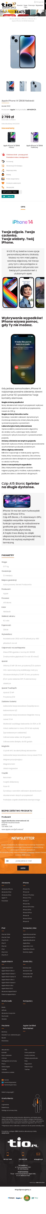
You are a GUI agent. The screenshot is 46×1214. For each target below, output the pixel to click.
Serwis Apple (6, 1067)
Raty (26, 1061)
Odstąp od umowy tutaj (9, 1110)
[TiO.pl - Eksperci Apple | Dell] (8, 5)
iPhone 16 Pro (27, 910)
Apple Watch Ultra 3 (8, 971)
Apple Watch (7, 961)
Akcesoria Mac (6, 895)
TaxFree (4, 1069)
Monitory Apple (28, 952)
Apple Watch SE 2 (7, 988)
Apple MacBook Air (29, 940)
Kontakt (4, 1052)
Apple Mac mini (28, 946)
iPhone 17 (26, 901)
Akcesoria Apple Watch (9, 991)
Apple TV (4, 898)
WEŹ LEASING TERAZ (10, 192)
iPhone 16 (26, 915)
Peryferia (5, 1025)
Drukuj (8, 175)
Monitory (4, 1032)
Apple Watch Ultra (7, 985)
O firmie (4, 1058)
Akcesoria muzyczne (8, 1013)
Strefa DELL (27, 961)
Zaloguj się (39, 2)
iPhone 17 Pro (27, 898)
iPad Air (4, 946)
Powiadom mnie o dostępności (17, 157)
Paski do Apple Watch (9, 994)
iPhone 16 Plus (27, 912)
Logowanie (5, 1104)
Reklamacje (28, 1067)
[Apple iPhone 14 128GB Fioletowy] (34, 137)
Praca (3, 1064)
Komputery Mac (30, 928)
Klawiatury (5, 1041)
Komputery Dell (28, 974)
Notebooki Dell (27, 977)
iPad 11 (4, 943)
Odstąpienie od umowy (9, 1061)
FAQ (26, 1050)
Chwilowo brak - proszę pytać (17, 155)
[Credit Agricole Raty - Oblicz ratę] (8, 196)
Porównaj (9, 162)
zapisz (23, 868)
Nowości (20, 5)
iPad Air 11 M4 (6, 937)
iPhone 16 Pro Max (28, 907)
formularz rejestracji (27, 852)
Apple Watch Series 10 (9, 977)
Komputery (28, 1001)
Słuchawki (5, 1016)
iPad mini (5, 952)
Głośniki (4, 1019)
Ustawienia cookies (8, 1072)
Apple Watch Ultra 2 (8, 980)
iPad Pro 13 (5, 940)
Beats (3, 1007)
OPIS (23, 206)
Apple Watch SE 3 (7, 968)
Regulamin (28, 1064)
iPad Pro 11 (5, 955)
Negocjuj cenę (11, 170)
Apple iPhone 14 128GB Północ (11, 146)
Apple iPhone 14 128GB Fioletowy (34, 146)
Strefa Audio (7, 1001)
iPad (3, 928)
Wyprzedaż (39, 5)
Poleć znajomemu (12, 179)
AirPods (4, 1010)
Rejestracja (5, 1107)
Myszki (4, 1038)
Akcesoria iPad (6, 892)
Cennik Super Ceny (10, 1085)
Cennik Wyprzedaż (10, 1082)
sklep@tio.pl (38, 1159)
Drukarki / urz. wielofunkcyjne (11, 1035)
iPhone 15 (26, 921)
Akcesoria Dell (27, 971)
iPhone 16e (26, 904)
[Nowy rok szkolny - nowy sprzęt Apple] (23, 13)
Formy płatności (30, 1052)
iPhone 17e (26, 889)
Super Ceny (25, 6)
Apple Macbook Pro (29, 937)
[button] (3, 13)
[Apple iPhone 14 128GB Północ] (11, 137)
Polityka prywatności (31, 1058)
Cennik (6, 1080)
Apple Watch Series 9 (8, 983)
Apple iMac (26, 943)
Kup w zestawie (6, 1055)
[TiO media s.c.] (23, 1142)
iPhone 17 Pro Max (28, 895)
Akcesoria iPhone (7, 889)
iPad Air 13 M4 (6, 934)
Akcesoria (6, 883)
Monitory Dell (27, 968)
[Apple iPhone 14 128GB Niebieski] (23, 51)
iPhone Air (26, 892)
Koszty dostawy (30, 1055)
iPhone (26, 883)
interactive (40, 1182)
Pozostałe (5, 901)
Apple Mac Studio (28, 949)
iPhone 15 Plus (27, 918)
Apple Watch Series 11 (8, 974)
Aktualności (5, 1050)
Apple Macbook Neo (29, 934)
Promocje (31, 5)
